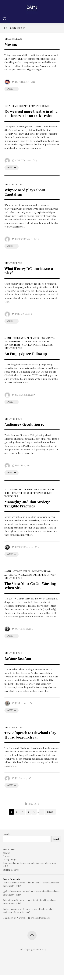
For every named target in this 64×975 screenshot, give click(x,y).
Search (6, 834)
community (47, 338)
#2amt (7, 338)
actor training (13, 489)
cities (16, 338)
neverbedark (29, 341)
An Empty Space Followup (25, 353)
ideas (51, 489)
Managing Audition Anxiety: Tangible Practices (27, 503)
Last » (50, 811)
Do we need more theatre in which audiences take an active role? (31, 113)
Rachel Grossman (11, 909)
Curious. (7, 856)
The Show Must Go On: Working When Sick (30, 585)
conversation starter (17, 106)
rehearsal (10, 493)
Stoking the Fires (11, 869)
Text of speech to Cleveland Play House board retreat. (30, 734)
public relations (43, 344)
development (12, 341)
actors (28, 489)
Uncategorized (13, 38)
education (40, 489)
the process (25, 493)
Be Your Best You (17, 658)
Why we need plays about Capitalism (24, 192)
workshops (11, 496)
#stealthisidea (21, 571)
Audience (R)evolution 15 (24, 424)
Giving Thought (10, 859)
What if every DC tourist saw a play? (28, 270)
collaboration (30, 338)
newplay (27, 344)
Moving (10, 44)
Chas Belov (8, 917)
